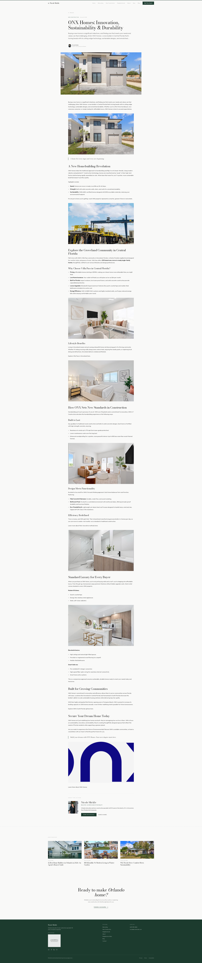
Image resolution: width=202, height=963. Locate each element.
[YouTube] (56, 949)
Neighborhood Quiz (107, 936)
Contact (104, 941)
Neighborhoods (121, 3)
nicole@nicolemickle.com (136, 929)
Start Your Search (148, 3)
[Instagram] (48, 949)
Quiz (134, 3)
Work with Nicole (88, 814)
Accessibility (151, 958)
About (129, 3)
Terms (145, 958)
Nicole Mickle (54, 3)
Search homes (102, 814)
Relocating (100, 3)
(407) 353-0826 (133, 927)
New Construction (110, 3)
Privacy (140, 958)
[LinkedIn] (54, 949)
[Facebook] (51, 949)
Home (93, 3)
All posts (72, 12)
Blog (139, 3)
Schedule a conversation (100, 907)
